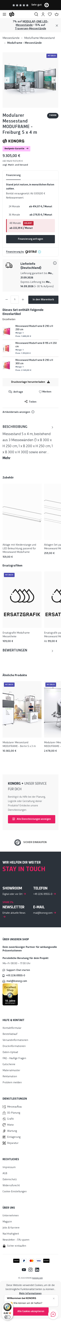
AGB (5, 1173)
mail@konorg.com (16, 981)
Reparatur (12, 1143)
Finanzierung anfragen (30, 239)
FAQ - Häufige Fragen (14, 1058)
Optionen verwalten (31, 1302)
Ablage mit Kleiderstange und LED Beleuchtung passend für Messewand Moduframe (19, 548)
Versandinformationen (15, 1040)
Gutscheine (9, 1064)
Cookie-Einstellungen (15, 1191)
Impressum (9, 1167)
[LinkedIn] (36, 1270)
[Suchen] (36, 14)
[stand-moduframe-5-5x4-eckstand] (30, 80)
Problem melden (12, 1082)
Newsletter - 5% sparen (16, 1240)
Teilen (32, 402)
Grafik (10, 1119)
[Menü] (4, 14)
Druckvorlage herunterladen (28, 382)
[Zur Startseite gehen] (20, 14)
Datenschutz (10, 1179)
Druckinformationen (14, 1046)
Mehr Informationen (30, 1293)
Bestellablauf (10, 1034)
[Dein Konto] (43, 14)
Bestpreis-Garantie (15, 149)
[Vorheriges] (6, 80)
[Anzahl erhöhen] (23, 300)
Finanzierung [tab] (13, 175)
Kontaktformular (12, 1028)
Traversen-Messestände (30, 28)
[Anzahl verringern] (7, 300)
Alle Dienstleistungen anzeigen (33, 819)
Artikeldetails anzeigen (16, 412)
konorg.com (37, 1278)
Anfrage (18, 392)
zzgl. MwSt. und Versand (15, 165)
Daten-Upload (10, 1052)
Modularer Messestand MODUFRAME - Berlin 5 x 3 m (19, 744)
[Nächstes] (54, 80)
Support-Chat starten (18, 970)
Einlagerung (14, 1137)
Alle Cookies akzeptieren (30, 1311)
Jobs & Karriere (11, 1228)
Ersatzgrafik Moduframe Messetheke (16, 635)
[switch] (7, 1317)
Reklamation (10, 1076)
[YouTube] (24, 1270)
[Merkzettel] (49, 14)
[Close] (57, 25)
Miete (10, 1125)
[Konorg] (13, 141)
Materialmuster (11, 1070)
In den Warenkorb (43, 299)
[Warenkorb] (56, 14)
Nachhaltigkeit (11, 1234)
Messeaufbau (14, 1107)
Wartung (12, 1131)
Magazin (7, 1222)
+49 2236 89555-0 (15, 975)
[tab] (28, 443)
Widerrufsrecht (11, 1185)
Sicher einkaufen (35, 842)
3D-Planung (13, 1113)
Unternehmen (11, 1215)
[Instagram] (29, 1270)
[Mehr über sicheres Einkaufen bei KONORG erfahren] (10, 994)
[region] (30, 80)
